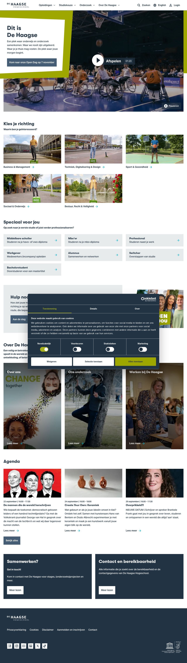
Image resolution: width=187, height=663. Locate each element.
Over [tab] (137, 308)
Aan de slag (19, 319)
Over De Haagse (107, 7)
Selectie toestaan (93, 361)
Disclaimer (48, 630)
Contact (92, 630)
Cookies (34, 630)
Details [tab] (93, 308)
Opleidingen (45, 7)
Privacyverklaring (16, 630)
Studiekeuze (66, 7)
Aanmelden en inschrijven (71, 630)
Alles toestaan (135, 361)
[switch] (77, 349)
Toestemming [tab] (50, 308)
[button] (114, 61)
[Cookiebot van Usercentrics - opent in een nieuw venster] (143, 299)
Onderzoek (86, 7)
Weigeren (51, 361)
